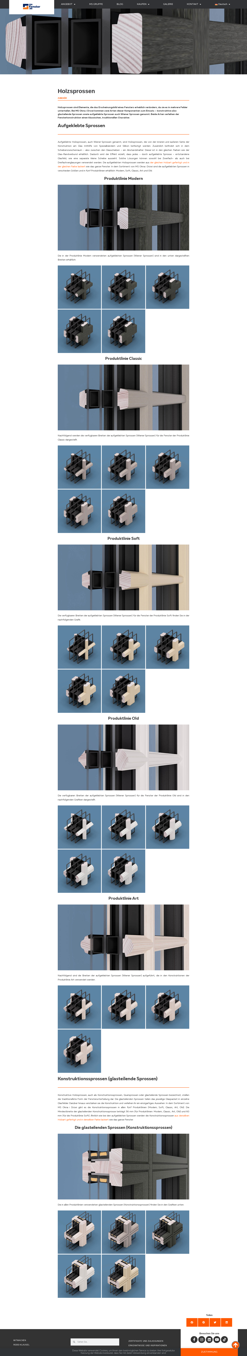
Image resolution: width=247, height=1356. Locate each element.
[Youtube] (216, 1339)
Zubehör (62, 98)
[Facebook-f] (194, 1339)
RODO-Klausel (21, 1345)
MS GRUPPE (96, 4)
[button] (192, 1322)
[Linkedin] (209, 1339)
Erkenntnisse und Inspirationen (148, 1345)
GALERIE (168, 4)
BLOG (120, 4)
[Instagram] (201, 1339)
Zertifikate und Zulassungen (146, 1341)
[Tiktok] (224, 1339)
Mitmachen (19, 1340)
